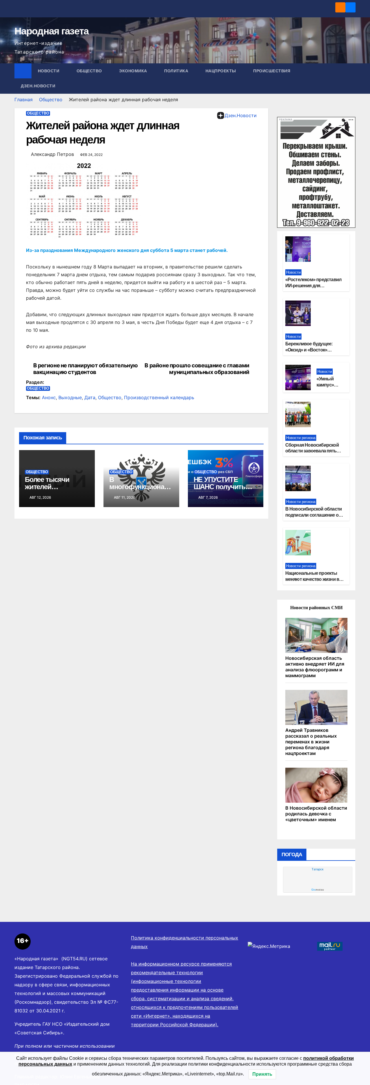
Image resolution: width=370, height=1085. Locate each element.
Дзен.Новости (38, 86)
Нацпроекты (222, 71)
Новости (49, 71)
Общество (90, 71)
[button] (351, 78)
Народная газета (51, 30)
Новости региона (300, 438)
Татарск (317, 869)
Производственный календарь (159, 397)
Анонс (49, 397)
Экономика (133, 71)
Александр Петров (52, 154)
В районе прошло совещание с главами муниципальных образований (197, 368)
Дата (89, 397)
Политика (177, 71)
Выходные (70, 397)
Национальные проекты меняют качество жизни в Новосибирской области (312, 579)
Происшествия (272, 71)
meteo (317, 889)
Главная (23, 99)
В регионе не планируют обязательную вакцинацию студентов (85, 368)
